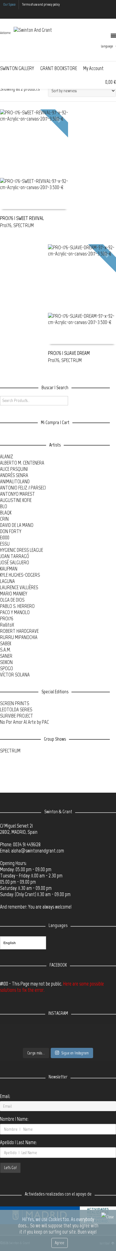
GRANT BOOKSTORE (58, 68)
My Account (93, 68)
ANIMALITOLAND (15, 481)
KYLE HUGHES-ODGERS (20, 575)
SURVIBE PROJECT (16, 716)
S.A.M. (5, 650)
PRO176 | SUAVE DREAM (69, 353)
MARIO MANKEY (13, 593)
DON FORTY (10, 531)
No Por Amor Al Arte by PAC (24, 722)
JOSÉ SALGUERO (14, 562)
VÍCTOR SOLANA (15, 674)
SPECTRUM (23, 225)
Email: (5, 1096)
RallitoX (7, 625)
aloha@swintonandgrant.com (37, 851)
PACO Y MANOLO (15, 612)
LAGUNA (7, 581)
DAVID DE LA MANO (16, 525)
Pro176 (5, 225)
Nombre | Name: (14, 1119)
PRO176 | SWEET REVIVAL (22, 218)
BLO (3, 506)
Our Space (9, 4)
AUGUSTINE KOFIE (16, 500)
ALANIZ (6, 456)
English (9, 943)
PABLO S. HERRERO (17, 606)
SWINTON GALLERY (17, 68)
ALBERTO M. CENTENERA (22, 463)
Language (107, 46)
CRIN (4, 519)
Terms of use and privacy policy (41, 4)
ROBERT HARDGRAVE (19, 631)
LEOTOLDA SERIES (16, 709)
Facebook (97, 14)
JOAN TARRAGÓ (14, 556)
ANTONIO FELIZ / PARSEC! (23, 488)
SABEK (5, 643)
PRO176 (6, 618)
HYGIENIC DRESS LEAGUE (21, 550)
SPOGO (6, 668)
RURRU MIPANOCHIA (18, 637)
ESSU (5, 544)
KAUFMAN (8, 569)
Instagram (106, 14)
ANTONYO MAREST (17, 494)
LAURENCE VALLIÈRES (19, 587)
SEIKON (6, 662)
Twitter (88, 14)
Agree (59, 1242)
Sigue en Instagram (75, 1053)
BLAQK (5, 512)
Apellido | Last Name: (18, 1142)
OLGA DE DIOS (12, 600)
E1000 (4, 537)
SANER (6, 656)
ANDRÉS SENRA (14, 475)
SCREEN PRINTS (14, 703)
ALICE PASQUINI (14, 469)
